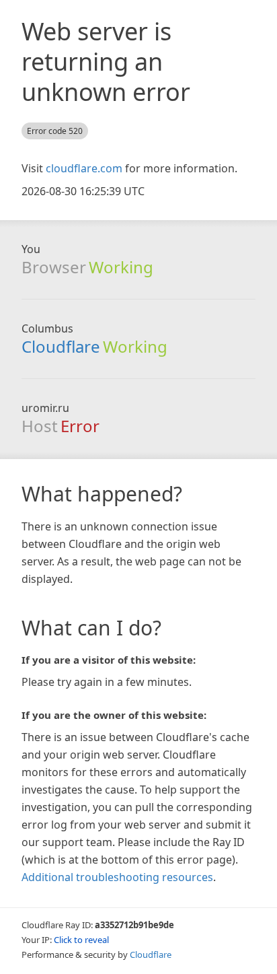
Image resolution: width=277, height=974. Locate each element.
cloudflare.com (84, 168)
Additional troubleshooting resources (117, 877)
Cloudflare (61, 346)
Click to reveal (81, 940)
